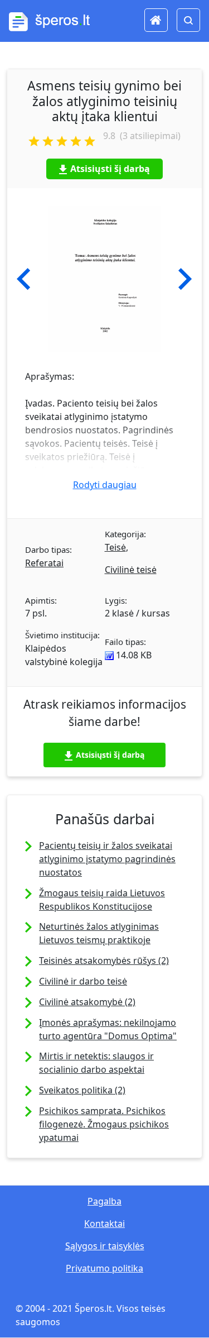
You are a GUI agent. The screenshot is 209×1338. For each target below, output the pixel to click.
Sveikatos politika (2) (82, 1090)
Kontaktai (104, 1223)
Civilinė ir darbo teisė (83, 981)
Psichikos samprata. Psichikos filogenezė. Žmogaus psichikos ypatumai (104, 1124)
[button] (24, 279)
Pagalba (104, 1201)
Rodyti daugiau (105, 485)
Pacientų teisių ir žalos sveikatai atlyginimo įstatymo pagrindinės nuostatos (107, 858)
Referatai (44, 563)
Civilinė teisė (131, 569)
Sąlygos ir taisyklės (104, 1246)
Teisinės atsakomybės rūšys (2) (104, 960)
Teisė (115, 547)
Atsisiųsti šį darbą (110, 169)
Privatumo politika (104, 1268)
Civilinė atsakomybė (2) (87, 1002)
